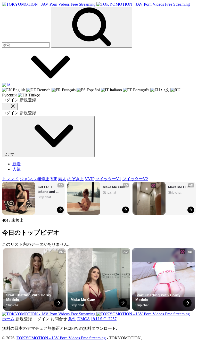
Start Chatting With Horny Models (29, 297)
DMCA (83, 319)
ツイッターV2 (135, 179)
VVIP (89, 179)
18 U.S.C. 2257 (104, 319)
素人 (62, 179)
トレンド (10, 179)
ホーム (8, 319)
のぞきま (75, 179)
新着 (16, 164)
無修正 (43, 179)
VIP (54, 179)
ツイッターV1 (108, 179)
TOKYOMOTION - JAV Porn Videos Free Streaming (61, 338)
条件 (72, 319)
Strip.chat (44, 197)
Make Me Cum (114, 187)
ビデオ (9, 154)
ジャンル (28, 179)
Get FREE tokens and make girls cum (50, 189)
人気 (16, 169)
